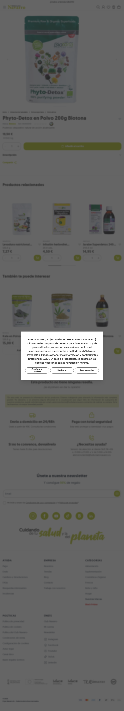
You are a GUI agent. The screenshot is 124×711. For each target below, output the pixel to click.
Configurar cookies (37, 370)
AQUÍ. (46, 359)
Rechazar (62, 370)
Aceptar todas (87, 370)
